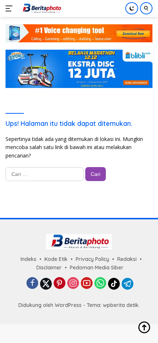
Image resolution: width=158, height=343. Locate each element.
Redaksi (127, 259)
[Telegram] (127, 284)
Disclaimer (49, 267)
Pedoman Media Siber (96, 267)
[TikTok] (114, 284)
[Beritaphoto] (40, 8)
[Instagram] (73, 283)
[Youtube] (87, 283)
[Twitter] (46, 284)
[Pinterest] (59, 283)
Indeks (28, 259)
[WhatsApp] (100, 283)
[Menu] (10, 8)
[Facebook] (32, 283)
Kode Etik (56, 259)
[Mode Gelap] (131, 8)
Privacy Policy (92, 259)
